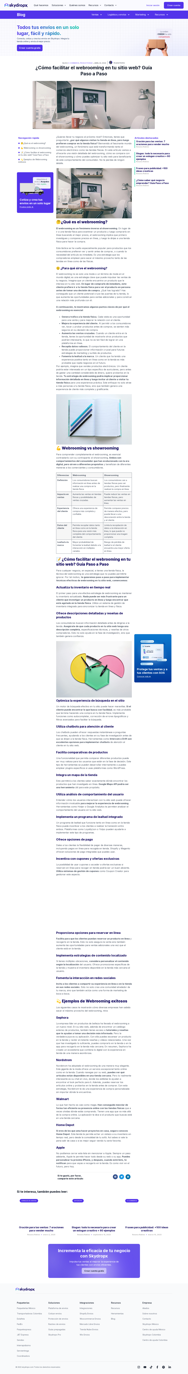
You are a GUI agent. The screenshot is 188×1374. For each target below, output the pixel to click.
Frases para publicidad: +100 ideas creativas (151, 170)
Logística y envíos (117, 14)
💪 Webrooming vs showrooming (36, 148)
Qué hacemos (41, 5)
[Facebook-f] (157, 1367)
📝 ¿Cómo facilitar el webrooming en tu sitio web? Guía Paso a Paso (34, 153)
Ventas (95, 14)
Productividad (86, 63)
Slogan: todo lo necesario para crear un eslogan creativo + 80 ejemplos (153, 156)
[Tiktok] (151, 1367)
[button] (115, 1176)
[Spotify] (163, 1367)
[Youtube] (145, 1367)
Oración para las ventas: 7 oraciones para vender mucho (152, 143)
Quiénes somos (77, 5)
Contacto (109, 5)
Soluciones (57, 5)
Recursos (93, 5)
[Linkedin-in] (169, 1367)
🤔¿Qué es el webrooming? (33, 143)
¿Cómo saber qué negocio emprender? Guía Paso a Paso (152, 181)
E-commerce (73, 63)
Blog (21, 14)
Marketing (140, 14)
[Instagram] (138, 1367)
